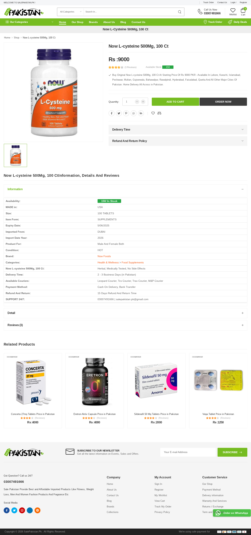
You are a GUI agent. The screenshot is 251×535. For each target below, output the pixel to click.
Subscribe (230, 452)
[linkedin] (141, 113)
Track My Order (163, 506)
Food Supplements (133, 262)
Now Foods (104, 256)
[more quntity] (143, 101)
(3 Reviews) (131, 67)
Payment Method (211, 489)
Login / (233, 2)
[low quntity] (137, 101)
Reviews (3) (15, 325)
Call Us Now (210, 9)
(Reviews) (40, 418)
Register (243, 2)
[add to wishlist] (153, 113)
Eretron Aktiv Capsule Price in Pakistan (94, 414)
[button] (29, 22)
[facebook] (111, 113)
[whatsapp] (134, 113)
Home (62, 22)
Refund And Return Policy (129, 141)
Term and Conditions (213, 512)
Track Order (208, 2)
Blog (123, 22)
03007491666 (212, 13)
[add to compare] (159, 113)
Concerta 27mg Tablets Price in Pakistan (33, 414)
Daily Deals (240, 21)
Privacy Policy (162, 512)
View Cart (160, 501)
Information (15, 189)
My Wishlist (161, 495)
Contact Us (222, 2)
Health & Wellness (108, 262)
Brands (93, 22)
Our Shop (77, 22)
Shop (16, 37)
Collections (113, 512)
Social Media (10, 502)
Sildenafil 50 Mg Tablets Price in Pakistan (156, 414)
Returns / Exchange (212, 506)
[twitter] (119, 113)
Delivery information (212, 495)
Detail (11, 312)
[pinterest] (126, 113)
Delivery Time (121, 129)
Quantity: (114, 101)
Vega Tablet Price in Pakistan (218, 414)
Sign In (158, 484)
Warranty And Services (214, 501)
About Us (109, 22)
